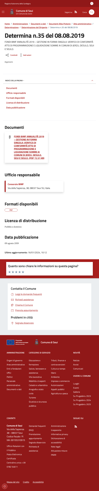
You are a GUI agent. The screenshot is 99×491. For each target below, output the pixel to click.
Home (7, 23)
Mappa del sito (13, 482)
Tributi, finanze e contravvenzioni (58, 362)
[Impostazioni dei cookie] (4, 486)
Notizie (76, 360)
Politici (10, 376)
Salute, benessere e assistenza (37, 370)
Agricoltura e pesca (59, 393)
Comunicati (78, 368)
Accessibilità (38, 482)
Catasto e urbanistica (38, 385)
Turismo (32, 397)
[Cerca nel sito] (91, 12)
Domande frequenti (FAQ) (37, 428)
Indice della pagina (14, 80)
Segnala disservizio (37, 442)
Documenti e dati (38, 23)
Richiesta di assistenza (34, 448)
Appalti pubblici (57, 389)
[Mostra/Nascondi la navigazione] (3, 11)
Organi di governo (14, 360)
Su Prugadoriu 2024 (82, 400)
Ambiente (55, 376)
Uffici (9, 372)
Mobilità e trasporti (37, 381)
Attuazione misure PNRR (59, 452)
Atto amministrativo (82, 23)
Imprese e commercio (60, 381)
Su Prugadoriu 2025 (82, 404)
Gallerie (76, 391)
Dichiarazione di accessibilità (58, 440)
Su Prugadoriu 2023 (82, 396)
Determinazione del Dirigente (34, 27)
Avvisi (76, 364)
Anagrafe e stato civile (36, 391)
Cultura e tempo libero (58, 370)
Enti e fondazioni (14, 368)
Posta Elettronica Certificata (14, 456)
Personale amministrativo (13, 383)
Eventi (76, 387)
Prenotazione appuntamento (35, 436)
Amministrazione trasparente (58, 428)
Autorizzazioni (57, 385)
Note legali (55, 446)
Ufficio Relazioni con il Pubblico (15, 448)
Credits (26, 482)
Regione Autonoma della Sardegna (18, 3)
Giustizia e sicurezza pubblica (38, 403)
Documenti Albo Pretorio (60, 23)
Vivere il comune (82, 375)
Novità (76, 352)
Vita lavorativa (35, 376)
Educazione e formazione (34, 362)
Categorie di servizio (39, 352)
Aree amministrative (16, 364)
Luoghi (76, 383)
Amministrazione (20, 23)
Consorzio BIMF (16, 184)
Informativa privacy (59, 434)
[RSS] (74, 12)
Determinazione (12, 27)
